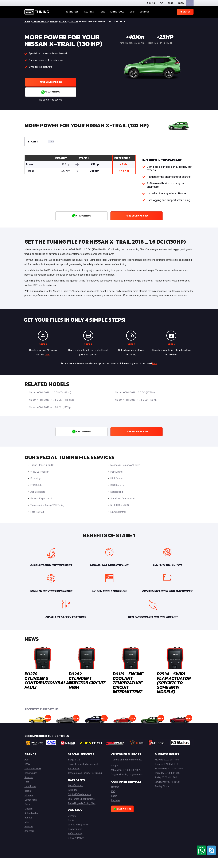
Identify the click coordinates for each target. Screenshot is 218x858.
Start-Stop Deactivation (122, 498)
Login (181, 3)
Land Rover (30, 786)
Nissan (53, 21)
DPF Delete (116, 478)
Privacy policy (75, 829)
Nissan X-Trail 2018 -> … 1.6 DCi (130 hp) (136, 400)
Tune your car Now (51, 82)
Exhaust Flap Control (41, 498)
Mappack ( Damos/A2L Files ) (125, 465)
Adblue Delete (37, 491)
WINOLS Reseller (39, 471)
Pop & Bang (116, 471)
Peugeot (28, 826)
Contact (144, 11)
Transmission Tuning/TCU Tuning (47, 505)
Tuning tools (117, 11)
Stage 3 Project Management (83, 764)
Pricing (151, 3)
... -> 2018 (73, 21)
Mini (26, 822)
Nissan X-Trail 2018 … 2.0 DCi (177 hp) (135, 392)
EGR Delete (36, 485)
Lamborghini (30, 799)
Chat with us (52, 91)
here (47, 354)
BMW (27, 764)
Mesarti (28, 808)
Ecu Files (72, 790)
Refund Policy (75, 833)
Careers (72, 815)
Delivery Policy (76, 838)
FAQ (161, 3)
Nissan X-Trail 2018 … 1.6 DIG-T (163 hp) (50, 392)
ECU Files (89, 11)
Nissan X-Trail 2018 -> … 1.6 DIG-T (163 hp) (51, 400)
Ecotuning (35, 478)
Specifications (40, 21)
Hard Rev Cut (37, 511)
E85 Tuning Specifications (81, 798)
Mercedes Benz (32, 768)
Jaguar (27, 790)
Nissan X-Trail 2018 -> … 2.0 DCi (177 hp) (50, 407)
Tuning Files (72, 11)
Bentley (28, 817)
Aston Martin (31, 813)
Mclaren (28, 795)
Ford (26, 782)
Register (185, 11)
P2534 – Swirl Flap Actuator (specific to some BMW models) (174, 682)
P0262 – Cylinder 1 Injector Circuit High (87, 680)
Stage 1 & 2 (74, 759)
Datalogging (116, 491)
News (102, 11)
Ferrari (27, 804)
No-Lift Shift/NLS (119, 505)
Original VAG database (79, 794)
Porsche (28, 777)
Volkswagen (30, 773)
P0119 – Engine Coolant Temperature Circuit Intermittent (128, 682)
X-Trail (63, 21)
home (27, 21)
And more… (30, 831)
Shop (132, 11)
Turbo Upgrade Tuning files (82, 803)
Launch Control (118, 511)
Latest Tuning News (78, 824)
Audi (26, 759)
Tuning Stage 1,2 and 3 (42, 465)
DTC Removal (117, 485)
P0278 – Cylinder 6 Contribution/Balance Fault (50, 680)
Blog (170, 3)
